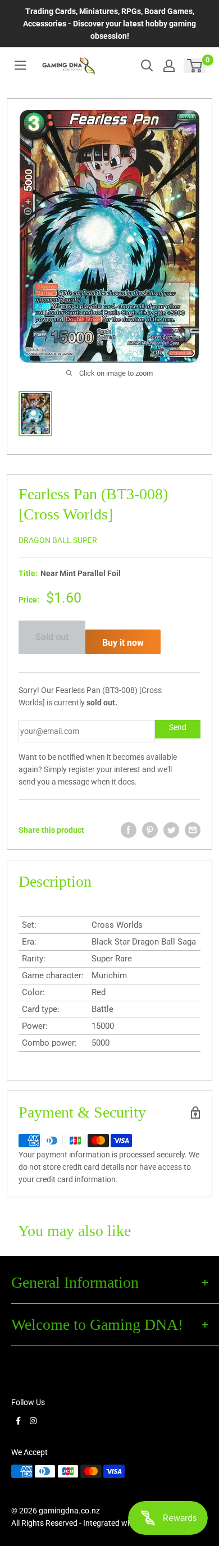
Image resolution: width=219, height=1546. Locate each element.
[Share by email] (192, 830)
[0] (195, 65)
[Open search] (147, 66)
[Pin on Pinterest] (150, 830)
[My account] (169, 66)
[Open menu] (20, 65)
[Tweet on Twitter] (171, 830)
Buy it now (123, 642)
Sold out (52, 637)
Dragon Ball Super (58, 540)
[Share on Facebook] (128, 830)
